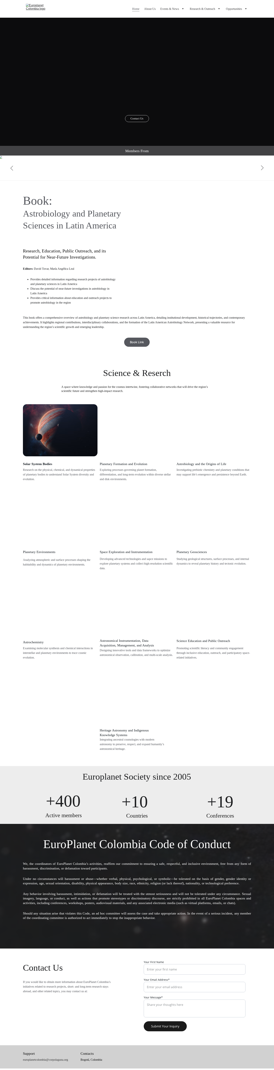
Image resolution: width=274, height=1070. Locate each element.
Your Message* (153, 997)
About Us (150, 8)
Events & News (169, 8)
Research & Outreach (202, 8)
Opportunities (234, 8)
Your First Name (154, 962)
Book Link (137, 342)
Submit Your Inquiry (165, 1026)
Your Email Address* (157, 979)
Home (135, 8)
